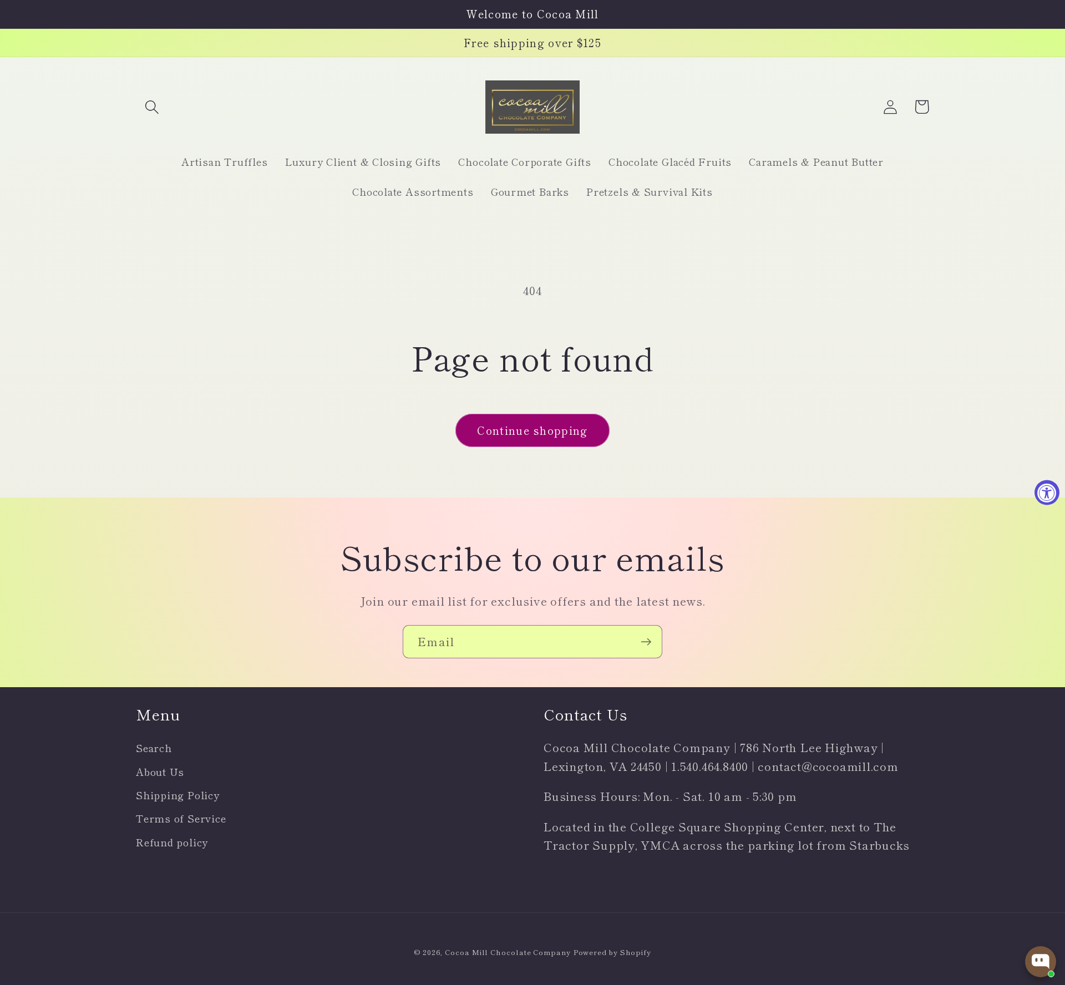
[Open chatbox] (1040, 961)
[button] (152, 107)
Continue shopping (532, 430)
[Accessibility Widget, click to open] (1046, 492)
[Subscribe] (646, 642)
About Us (160, 771)
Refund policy (172, 842)
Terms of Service (181, 818)
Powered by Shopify (612, 952)
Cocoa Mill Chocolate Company (507, 952)
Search (154, 747)
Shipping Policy (178, 795)
